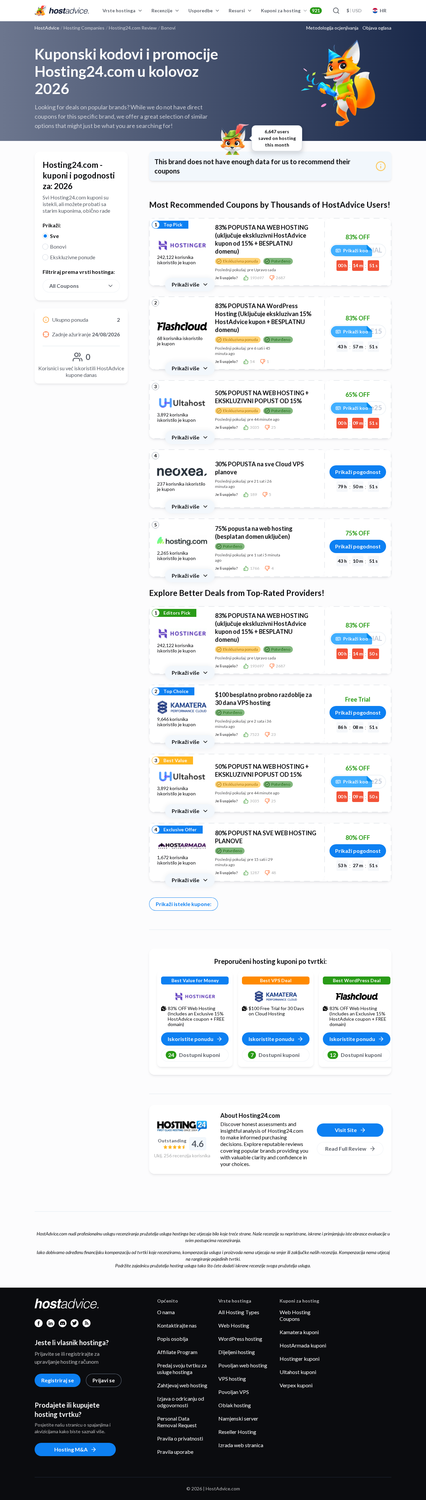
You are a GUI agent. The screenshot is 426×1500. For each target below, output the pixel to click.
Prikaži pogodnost (358, 472)
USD (354, 10)
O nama (166, 1312)
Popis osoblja (172, 1338)
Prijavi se (104, 1380)
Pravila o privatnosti (180, 1438)
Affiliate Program (177, 1352)
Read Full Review (345, 1148)
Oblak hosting (234, 1405)
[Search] (335, 10)
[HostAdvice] (62, 10)
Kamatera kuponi (299, 1332)
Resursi (237, 10)
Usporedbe (200, 10)
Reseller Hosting (237, 1432)
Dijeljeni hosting (236, 1352)
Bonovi (58, 246)
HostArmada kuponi (303, 1345)
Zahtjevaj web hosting (182, 1385)
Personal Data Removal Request (177, 1421)
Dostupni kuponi (194, 1055)
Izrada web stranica (240, 1445)
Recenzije (161, 10)
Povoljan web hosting (242, 1365)
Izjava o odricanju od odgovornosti (180, 1401)
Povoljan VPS (233, 1392)
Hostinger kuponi (300, 1358)
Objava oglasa (376, 28)
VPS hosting (232, 1378)
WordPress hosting (240, 1338)
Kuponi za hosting (290, 10)
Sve (54, 236)
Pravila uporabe (175, 1451)
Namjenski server (238, 1418)
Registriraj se (57, 1380)
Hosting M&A (71, 1449)
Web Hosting (233, 1325)
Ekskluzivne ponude (72, 257)
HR (383, 10)
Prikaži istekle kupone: (183, 904)
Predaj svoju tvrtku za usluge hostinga (182, 1368)
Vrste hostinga (119, 10)
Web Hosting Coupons (295, 1315)
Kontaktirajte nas (177, 1325)
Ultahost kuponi (298, 1372)
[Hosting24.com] (182, 1126)
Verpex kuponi (296, 1385)
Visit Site (346, 1130)
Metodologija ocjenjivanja (332, 28)
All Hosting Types (238, 1312)
